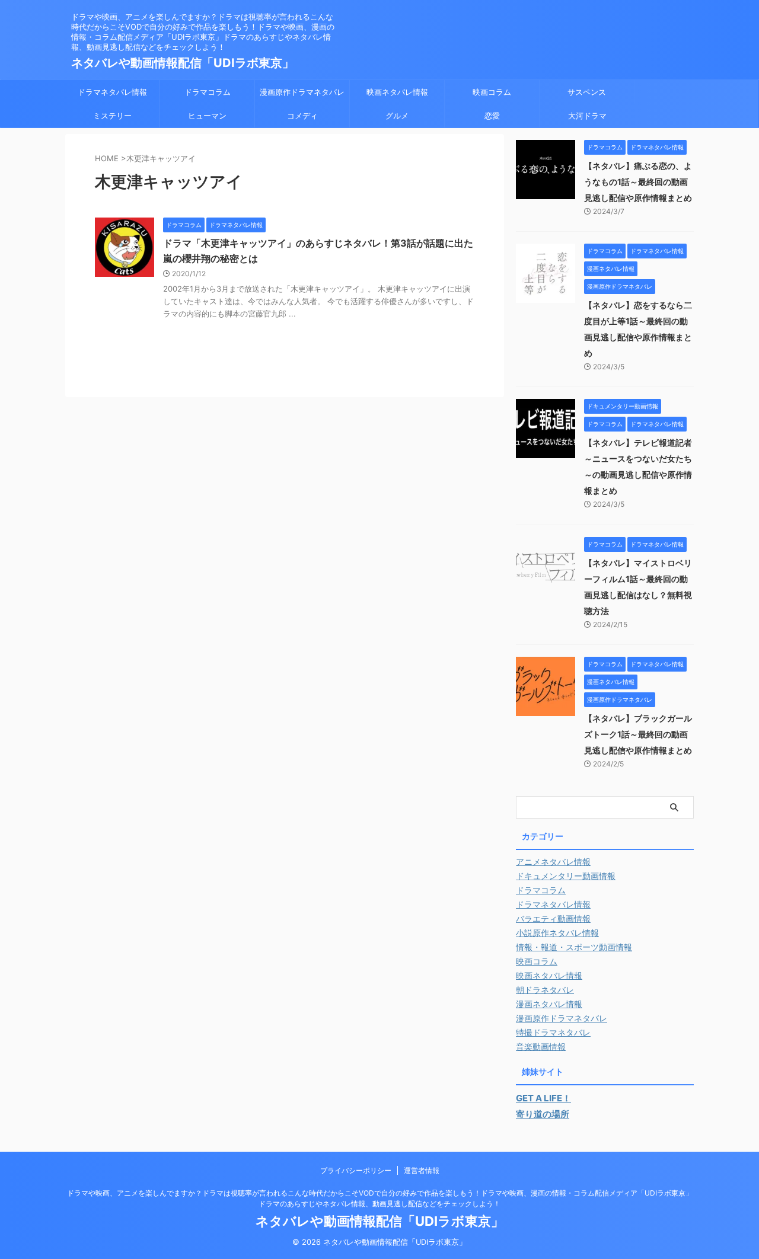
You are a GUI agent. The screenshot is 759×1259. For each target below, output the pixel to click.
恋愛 (492, 115)
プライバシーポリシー (355, 1170)
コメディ (302, 115)
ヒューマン (207, 115)
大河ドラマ (587, 115)
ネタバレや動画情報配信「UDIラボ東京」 (182, 63)
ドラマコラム (207, 92)
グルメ (397, 115)
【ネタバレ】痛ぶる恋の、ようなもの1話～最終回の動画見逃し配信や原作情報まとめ (638, 182)
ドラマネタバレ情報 (112, 92)
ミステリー (112, 115)
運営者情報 (421, 1170)
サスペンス (586, 92)
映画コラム (492, 92)
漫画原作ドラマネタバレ (302, 92)
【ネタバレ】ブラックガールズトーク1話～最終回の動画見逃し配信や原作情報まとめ (638, 734)
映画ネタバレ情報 (397, 92)
